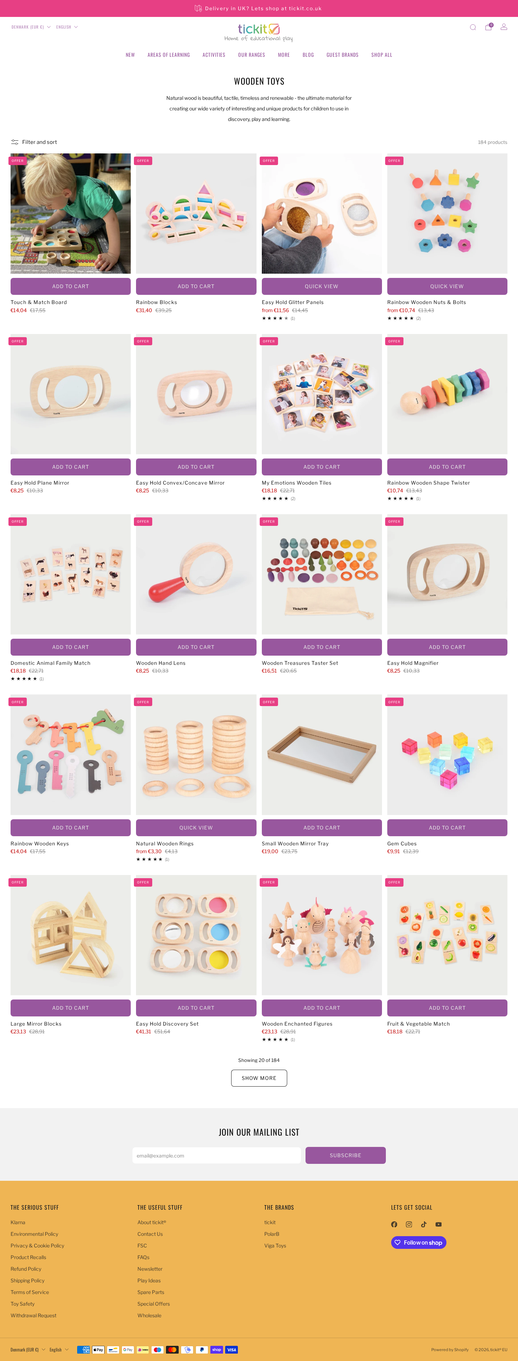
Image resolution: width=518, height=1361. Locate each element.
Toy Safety (23, 1304)
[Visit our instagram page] (408, 1224)
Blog (308, 54)
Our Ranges (251, 54)
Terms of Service (30, 1292)
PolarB (271, 1234)
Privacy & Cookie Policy (37, 1245)
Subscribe (346, 1155)
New (130, 54)
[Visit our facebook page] (394, 1224)
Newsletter (149, 1269)
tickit (270, 1222)
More (284, 54)
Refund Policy (26, 1269)
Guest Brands (343, 54)
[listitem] (259, 8)
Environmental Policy (34, 1234)
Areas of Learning (169, 54)
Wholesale (149, 1315)
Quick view (322, 286)
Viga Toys (275, 1245)
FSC (142, 1245)
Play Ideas (149, 1280)
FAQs (143, 1257)
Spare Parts (150, 1292)
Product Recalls (28, 1257)
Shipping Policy (27, 1280)
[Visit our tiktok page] (423, 1224)
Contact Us (150, 1234)
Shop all (382, 54)
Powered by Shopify (450, 1349)
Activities (214, 54)
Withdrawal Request (33, 1315)
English (63, 27)
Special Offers (153, 1304)
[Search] (472, 27)
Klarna (18, 1222)
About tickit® (151, 1222)
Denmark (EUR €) (28, 27)
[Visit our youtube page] (438, 1224)
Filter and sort (39, 142)
